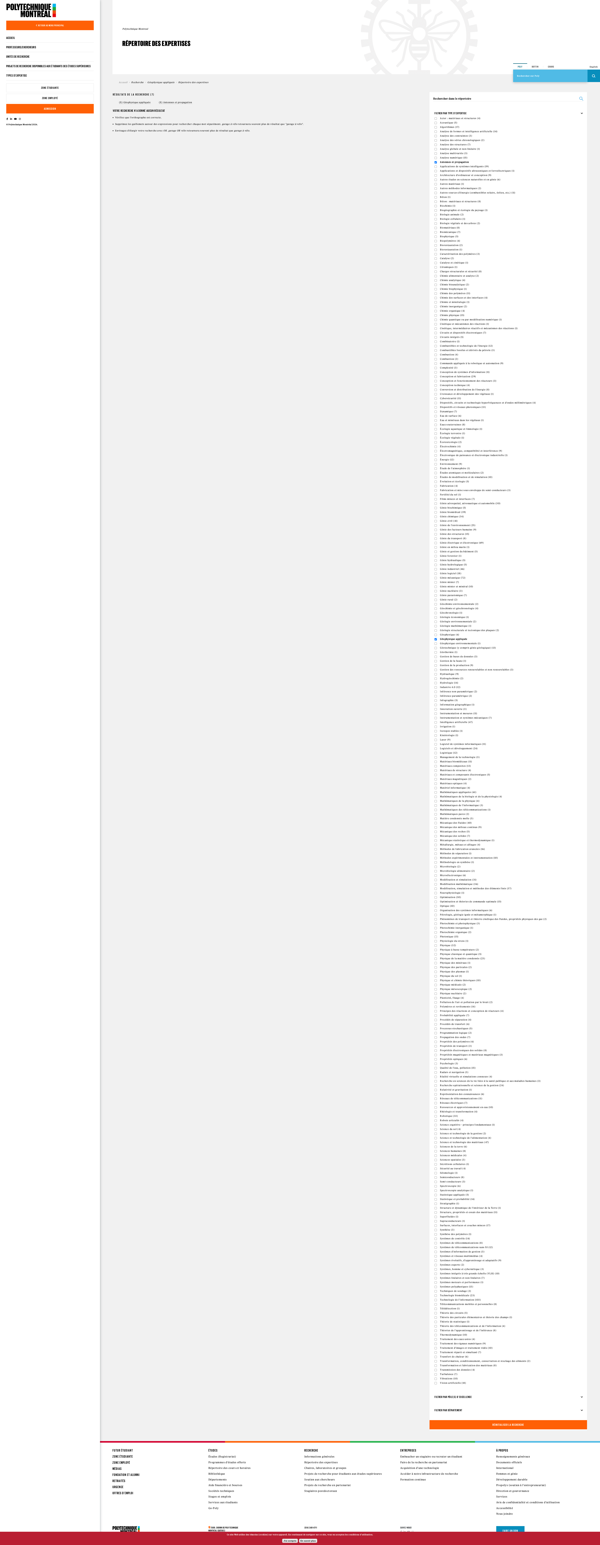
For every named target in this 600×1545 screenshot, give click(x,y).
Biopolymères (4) (450, 240)
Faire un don (510, 1530)
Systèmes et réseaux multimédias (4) (461, 1256)
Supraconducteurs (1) (452, 1221)
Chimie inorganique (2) (453, 306)
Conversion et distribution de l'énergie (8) (465, 389)
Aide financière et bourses (225, 1485)
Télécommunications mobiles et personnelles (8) (468, 1304)
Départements (217, 1479)
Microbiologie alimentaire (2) (457, 871)
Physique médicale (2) (453, 984)
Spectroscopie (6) (450, 1186)
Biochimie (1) (447, 205)
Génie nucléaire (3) (451, 590)
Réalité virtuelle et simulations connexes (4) (466, 1076)
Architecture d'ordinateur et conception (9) (465, 175)
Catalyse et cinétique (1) (454, 262)
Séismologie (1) (449, 1172)
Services (501, 1496)
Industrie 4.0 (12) (450, 687)
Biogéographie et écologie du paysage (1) (464, 210)
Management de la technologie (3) (460, 757)
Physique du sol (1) (451, 976)
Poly (520, 66)
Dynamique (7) (448, 411)
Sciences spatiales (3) (452, 1159)
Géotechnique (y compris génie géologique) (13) (468, 647)
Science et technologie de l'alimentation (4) (465, 1137)
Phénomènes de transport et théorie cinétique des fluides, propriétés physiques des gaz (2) (493, 919)
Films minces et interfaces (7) (457, 499)
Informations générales (319, 1456)
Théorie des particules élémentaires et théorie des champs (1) (476, 1317)
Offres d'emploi (122, 1493)
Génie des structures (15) (454, 534)
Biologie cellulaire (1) (452, 219)
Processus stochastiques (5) (456, 1028)
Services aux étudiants (223, 1502)
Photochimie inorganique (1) (456, 927)
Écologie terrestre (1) (452, 433)
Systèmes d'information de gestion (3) (462, 1251)
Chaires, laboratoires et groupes (325, 1468)
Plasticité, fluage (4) (452, 997)
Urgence (118, 1487)
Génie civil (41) (449, 520)
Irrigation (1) (447, 726)
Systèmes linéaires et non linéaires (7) (462, 1278)
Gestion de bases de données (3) (459, 656)
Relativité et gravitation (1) (456, 1089)
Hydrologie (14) (449, 682)
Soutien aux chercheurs (319, 1479)
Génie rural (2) (449, 599)
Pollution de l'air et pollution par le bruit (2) (466, 1002)
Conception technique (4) (455, 385)
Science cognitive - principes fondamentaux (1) (467, 1124)
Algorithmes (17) (449, 127)
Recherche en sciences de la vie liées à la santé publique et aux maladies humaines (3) (490, 1081)
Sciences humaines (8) (453, 1151)
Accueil (10, 38)
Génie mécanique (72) (452, 577)
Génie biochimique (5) (453, 507)
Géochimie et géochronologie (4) (459, 608)
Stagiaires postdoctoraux (320, 1490)
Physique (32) (448, 945)
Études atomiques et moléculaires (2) (462, 472)
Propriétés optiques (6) (453, 1059)
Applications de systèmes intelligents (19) (464, 166)
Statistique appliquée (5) (454, 1194)
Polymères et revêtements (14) (457, 1006)
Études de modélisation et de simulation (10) (466, 477)
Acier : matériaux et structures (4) (460, 118)
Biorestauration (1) (451, 249)
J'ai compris (290, 1541)
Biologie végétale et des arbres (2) (460, 223)
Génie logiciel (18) (450, 573)
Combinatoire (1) (450, 341)
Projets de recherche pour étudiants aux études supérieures (343, 1473)
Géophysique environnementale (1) (460, 643)
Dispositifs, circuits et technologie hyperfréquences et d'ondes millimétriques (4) (488, 402)
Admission (50, 108)
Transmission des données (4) (457, 1369)
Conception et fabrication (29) (458, 376)
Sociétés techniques (221, 1490)
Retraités (118, 1481)
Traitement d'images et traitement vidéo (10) (466, 1348)
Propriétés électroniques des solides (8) (463, 1050)
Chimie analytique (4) (452, 280)
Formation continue (413, 1479)
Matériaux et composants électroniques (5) (465, 774)
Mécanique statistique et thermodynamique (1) (467, 840)
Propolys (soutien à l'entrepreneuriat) (521, 1485)
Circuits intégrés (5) (452, 337)
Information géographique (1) (457, 704)
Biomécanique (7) (450, 232)
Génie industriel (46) (452, 569)
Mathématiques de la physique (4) (460, 801)
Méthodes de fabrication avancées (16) (462, 849)
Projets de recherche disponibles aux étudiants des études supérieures (48, 66)
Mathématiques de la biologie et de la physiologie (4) (471, 796)
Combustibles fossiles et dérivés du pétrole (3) (467, 350)
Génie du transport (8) (453, 538)
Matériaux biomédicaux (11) (456, 761)
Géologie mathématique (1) (455, 626)
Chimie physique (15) (452, 315)
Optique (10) (447, 906)
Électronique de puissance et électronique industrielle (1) (474, 455)
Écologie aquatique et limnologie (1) (461, 429)
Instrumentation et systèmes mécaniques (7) (466, 717)
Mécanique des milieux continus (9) (461, 827)
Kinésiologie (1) (449, 735)
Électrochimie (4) (450, 446)
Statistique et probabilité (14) (457, 1199)
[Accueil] (31, 10)
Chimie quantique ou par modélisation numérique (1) (471, 319)
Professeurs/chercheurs (21, 47)
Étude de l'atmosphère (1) (455, 468)
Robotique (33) (449, 1116)
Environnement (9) (451, 464)
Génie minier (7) (449, 582)
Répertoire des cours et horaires (229, 1468)
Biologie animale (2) (452, 214)
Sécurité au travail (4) (453, 1168)
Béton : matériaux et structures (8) (460, 201)
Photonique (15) (449, 936)
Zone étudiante (50, 87)
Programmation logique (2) (456, 1032)
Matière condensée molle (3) (456, 818)
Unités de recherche (18, 56)
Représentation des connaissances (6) (462, 1094)
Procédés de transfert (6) (455, 1024)
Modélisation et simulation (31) (458, 879)
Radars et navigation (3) (454, 1072)
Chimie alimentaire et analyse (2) (459, 275)
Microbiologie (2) (450, 866)
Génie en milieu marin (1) (455, 547)
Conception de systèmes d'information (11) (465, 372)
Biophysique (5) (449, 236)
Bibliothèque (216, 1473)
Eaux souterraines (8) (452, 424)
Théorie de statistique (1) (455, 1321)
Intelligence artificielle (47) (456, 722)
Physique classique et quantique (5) (461, 954)
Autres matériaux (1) (452, 184)
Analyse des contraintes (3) (456, 135)
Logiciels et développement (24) (459, 748)
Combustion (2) (449, 359)
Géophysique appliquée (161, 82)
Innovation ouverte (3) (453, 709)
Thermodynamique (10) (453, 1334)
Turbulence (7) (449, 1374)
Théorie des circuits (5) (454, 1313)
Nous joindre (504, 1513)
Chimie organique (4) (452, 310)
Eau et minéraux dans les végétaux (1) (462, 420)
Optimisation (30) (450, 897)
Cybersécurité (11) (450, 398)
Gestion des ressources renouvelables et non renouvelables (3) (476, 669)
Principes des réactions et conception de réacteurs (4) (472, 1011)
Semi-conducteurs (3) (452, 1181)
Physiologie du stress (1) (454, 941)
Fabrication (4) (449, 485)
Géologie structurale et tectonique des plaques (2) (469, 630)
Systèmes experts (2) (452, 1264)
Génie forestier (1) (451, 555)
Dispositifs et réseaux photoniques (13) (463, 407)
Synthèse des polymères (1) (455, 1234)
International (505, 1468)
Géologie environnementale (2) (458, 621)
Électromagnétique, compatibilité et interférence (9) (471, 450)
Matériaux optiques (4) (453, 783)
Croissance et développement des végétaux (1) (467, 394)
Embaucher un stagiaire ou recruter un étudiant (431, 1456)
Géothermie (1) (449, 652)
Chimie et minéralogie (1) (455, 302)
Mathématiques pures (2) (454, 814)
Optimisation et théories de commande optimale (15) (470, 901)
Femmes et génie (507, 1473)
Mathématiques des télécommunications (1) (465, 809)
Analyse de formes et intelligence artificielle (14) (469, 131)
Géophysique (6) (449, 634)
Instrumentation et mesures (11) (458, 713)
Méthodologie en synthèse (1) (457, 862)
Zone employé (50, 98)
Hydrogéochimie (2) (451, 678)
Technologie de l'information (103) (460, 1299)
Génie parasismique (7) (453, 595)
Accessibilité (504, 1508)
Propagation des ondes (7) (455, 1037)
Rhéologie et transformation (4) (459, 1111)
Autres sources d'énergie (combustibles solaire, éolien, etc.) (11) (477, 192)
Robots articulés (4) (452, 1120)
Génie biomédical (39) (453, 512)
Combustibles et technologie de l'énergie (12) (466, 345)
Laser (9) (445, 739)
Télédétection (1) (450, 1308)
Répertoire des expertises (321, 1462)
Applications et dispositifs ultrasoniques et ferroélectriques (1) (477, 170)
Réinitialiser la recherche (508, 1424)
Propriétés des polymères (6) (457, 1041)
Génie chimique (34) (452, 516)
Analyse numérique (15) (454, 157)
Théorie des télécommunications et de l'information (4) (472, 1326)
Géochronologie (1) (451, 612)
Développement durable (512, 1479)
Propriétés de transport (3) (456, 1046)
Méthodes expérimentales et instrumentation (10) (469, 857)
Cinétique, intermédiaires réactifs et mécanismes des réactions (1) (479, 328)
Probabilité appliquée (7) (454, 1015)
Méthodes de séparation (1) (456, 853)
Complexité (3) (449, 367)
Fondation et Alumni (126, 1475)
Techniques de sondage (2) (455, 1291)
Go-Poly (213, 1508)
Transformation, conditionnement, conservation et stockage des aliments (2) (485, 1361)
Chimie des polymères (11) (455, 293)
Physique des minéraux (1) (455, 962)
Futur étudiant (122, 1450)
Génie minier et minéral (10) (456, 586)
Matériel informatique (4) (455, 787)
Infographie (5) (449, 700)
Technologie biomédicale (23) (457, 1295)
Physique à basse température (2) (459, 949)
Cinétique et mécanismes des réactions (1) (464, 324)
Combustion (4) (449, 354)
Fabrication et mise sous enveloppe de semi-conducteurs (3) (475, 490)
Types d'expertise (16, 75)
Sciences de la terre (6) (453, 1146)
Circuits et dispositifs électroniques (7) (463, 332)
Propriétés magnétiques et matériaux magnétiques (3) (471, 1054)
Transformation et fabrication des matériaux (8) (468, 1365)
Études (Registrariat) (222, 1456)
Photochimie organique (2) (455, 932)
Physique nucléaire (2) (453, 993)
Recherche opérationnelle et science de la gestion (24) (472, 1085)
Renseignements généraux (513, 1456)
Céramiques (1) (449, 267)
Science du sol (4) (450, 1129)
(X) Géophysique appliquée (135, 102)
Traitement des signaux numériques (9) (463, 1343)
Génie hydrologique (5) (453, 564)
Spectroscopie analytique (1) (456, 1190)
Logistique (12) (449, 752)
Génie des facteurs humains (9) (458, 529)
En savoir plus (308, 1541)
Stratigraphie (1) (449, 1203)
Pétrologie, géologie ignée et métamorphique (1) (468, 914)
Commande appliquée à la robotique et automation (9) (471, 363)
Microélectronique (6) (453, 875)
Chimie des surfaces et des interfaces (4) (464, 297)
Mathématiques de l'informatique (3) (461, 805)
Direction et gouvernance (512, 1490)
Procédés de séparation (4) (455, 1019)
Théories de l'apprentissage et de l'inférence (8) (468, 1330)
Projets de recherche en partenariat (327, 1485)
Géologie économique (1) (454, 617)
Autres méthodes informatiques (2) (460, 188)
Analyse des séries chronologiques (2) (462, 140)
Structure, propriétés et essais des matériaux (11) (469, 1212)
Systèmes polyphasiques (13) (456, 1286)
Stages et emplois (219, 1496)
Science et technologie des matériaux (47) (464, 1142)
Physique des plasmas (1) (454, 971)
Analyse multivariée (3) (454, 153)
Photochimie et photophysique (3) (460, 923)
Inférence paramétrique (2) (456, 696)
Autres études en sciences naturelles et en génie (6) (470, 179)
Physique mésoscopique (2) (456, 989)
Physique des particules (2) (456, 967)
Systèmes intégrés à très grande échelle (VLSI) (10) (470, 1273)
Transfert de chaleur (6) (454, 1356)
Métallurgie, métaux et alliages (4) (460, 844)
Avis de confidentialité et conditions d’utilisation (528, 1502)
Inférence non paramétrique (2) (458, 691)
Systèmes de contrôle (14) (455, 1238)
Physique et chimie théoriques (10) (460, 980)
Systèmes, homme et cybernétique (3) (462, 1269)
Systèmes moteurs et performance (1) (461, 1282)
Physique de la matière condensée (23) (462, 958)
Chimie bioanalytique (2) (454, 284)
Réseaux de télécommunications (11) (461, 1098)
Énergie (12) (447, 459)
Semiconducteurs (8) (452, 1177)
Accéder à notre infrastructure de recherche (429, 1473)
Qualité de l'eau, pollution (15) (458, 1067)
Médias (117, 1468)
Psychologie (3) (449, 1063)
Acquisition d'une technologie (419, 1468)
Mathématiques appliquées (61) (458, 792)
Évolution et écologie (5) (454, 481)
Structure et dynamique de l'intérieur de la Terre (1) (470, 1207)
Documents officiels (509, 1462)
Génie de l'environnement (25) (457, 525)
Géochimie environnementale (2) (459, 604)
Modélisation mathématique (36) (459, 884)
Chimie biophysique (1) (453, 289)
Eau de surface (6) (450, 415)
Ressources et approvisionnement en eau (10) (466, 1107)
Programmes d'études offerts (227, 1462)
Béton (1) (445, 197)
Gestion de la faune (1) (453, 661)
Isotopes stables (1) (451, 731)
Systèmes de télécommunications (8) (461, 1243)
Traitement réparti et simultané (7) (460, 1352)
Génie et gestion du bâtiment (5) (459, 551)
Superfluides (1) (449, 1216)
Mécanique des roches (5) (455, 831)
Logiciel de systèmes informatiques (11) (463, 744)
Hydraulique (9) (449, 674)
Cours (551, 66)
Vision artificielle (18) (453, 1383)
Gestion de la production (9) (456, 665)
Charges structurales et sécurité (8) (461, 271)
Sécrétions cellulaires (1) (454, 1164)
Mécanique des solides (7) (455, 836)
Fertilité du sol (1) (450, 494)
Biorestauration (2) (451, 245)
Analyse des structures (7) (455, 144)
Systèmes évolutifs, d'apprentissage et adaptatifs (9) (470, 1260)
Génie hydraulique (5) (452, 560)
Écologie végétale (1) (452, 437)
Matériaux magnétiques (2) (455, 779)
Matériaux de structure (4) (455, 770)
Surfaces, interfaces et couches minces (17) (465, 1225)
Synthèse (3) (447, 1229)
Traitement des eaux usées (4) (457, 1339)
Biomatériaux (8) (450, 227)
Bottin (535, 66)
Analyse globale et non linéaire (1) (460, 149)
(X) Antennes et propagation (175, 102)
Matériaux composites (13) (455, 766)
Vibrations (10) (449, 1378)
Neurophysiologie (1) (452, 892)
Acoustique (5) (448, 122)
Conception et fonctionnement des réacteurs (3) (468, 380)
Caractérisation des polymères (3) (460, 254)
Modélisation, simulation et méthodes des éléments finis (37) (476, 888)
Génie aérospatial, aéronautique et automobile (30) (470, 503)
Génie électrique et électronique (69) (462, 542)
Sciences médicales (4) (453, 1155)
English (594, 67)
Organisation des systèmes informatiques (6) (466, 910)
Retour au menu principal (51, 25)
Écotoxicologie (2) (451, 442)
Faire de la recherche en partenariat (423, 1462)
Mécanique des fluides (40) (456, 822)
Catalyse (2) (447, 258)
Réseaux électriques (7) (454, 1102)
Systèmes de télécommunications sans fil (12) (466, 1247)
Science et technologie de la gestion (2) (463, 1133)
